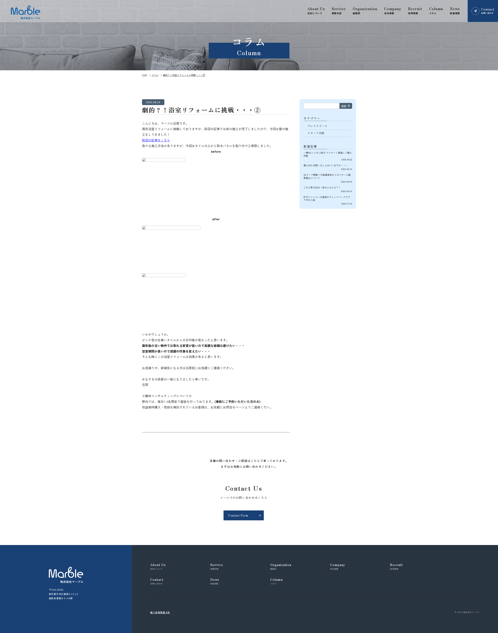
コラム (155, 75)
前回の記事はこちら (156, 140)
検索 (343, 105)
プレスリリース (317, 126)
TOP (144, 75)
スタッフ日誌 (315, 133)
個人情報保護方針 (160, 612)
